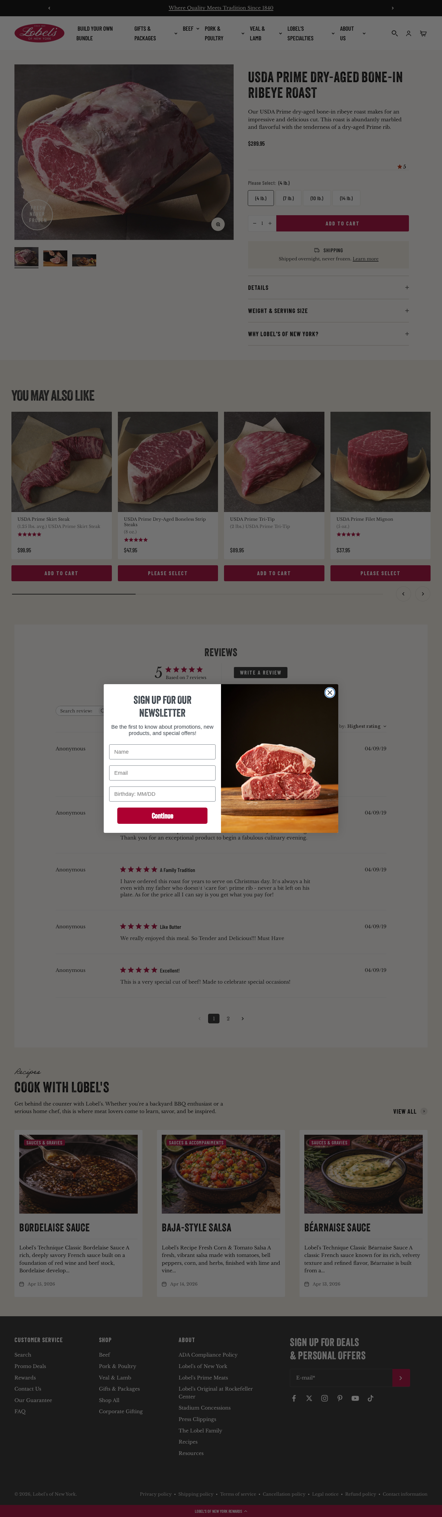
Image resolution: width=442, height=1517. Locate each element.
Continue (162, 815)
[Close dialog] (330, 692)
